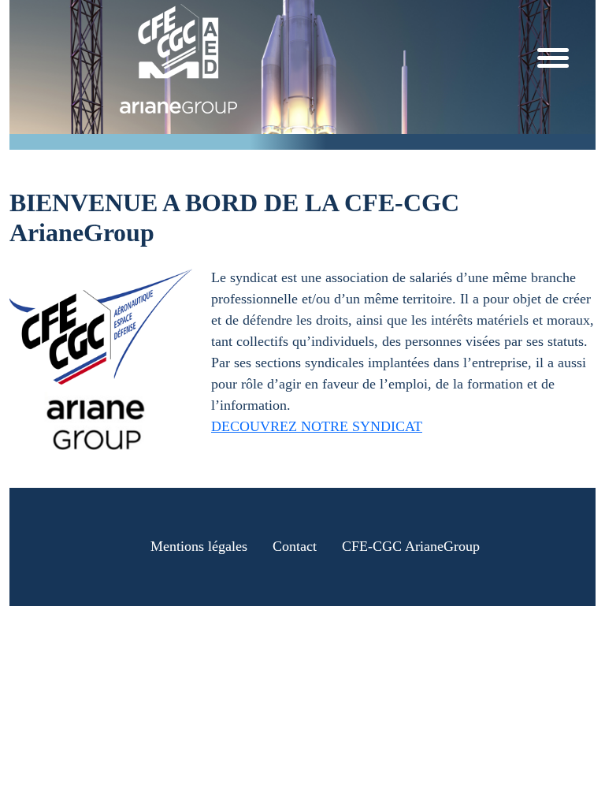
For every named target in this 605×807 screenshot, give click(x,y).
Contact (295, 546)
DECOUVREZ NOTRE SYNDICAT (316, 426)
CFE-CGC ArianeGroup (411, 546)
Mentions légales (198, 546)
